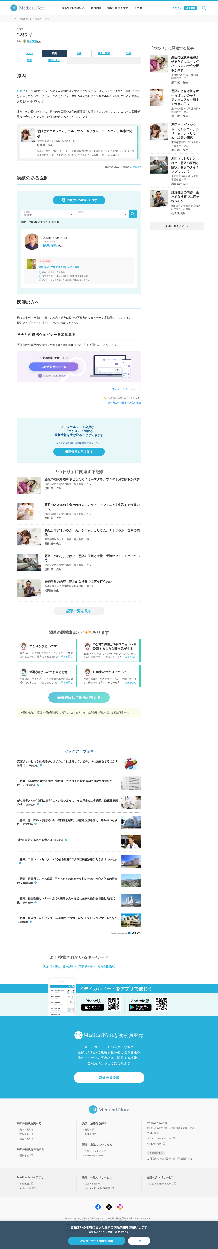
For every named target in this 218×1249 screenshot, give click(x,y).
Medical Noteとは (157, 1122)
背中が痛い (69, 966)
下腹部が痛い (87, 966)
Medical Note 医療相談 (97, 1188)
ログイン (177, 8)
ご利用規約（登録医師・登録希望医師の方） (171, 1158)
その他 (138, 8)
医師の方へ (54, 60)
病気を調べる (25, 18)
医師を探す (90, 1134)
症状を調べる (26, 1134)
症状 (79, 53)
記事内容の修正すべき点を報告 (124, 402)
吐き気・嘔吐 (52, 966)
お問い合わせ (154, 1143)
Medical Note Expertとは (127, 389)
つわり (38, 18)
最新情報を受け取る (79, 451)
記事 (29, 60)
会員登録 (191, 8)
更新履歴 (137, 166)
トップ (13, 18)
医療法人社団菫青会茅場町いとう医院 (59, 267)
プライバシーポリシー (159, 1138)
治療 (128, 53)
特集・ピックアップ (95, 1150)
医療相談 (96, 8)
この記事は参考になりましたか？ (123, 398)
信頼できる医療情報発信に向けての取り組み (171, 1127)
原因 (54, 53)
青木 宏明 (32, 41)
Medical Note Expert (161, 1183)
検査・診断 (104, 53)
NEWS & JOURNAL (94, 1155)
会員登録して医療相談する (79, 697)
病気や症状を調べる (73, 8)
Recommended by (119, 933)
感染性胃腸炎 (106, 966)
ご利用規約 (153, 1133)
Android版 (25, 1188)
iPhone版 (24, 1183)
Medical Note (92, 1183)
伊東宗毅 (50, 245)
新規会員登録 (109, 1077)
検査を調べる (26, 1138)
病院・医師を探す (117, 8)
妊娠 (19, 91)
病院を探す (90, 1129)
